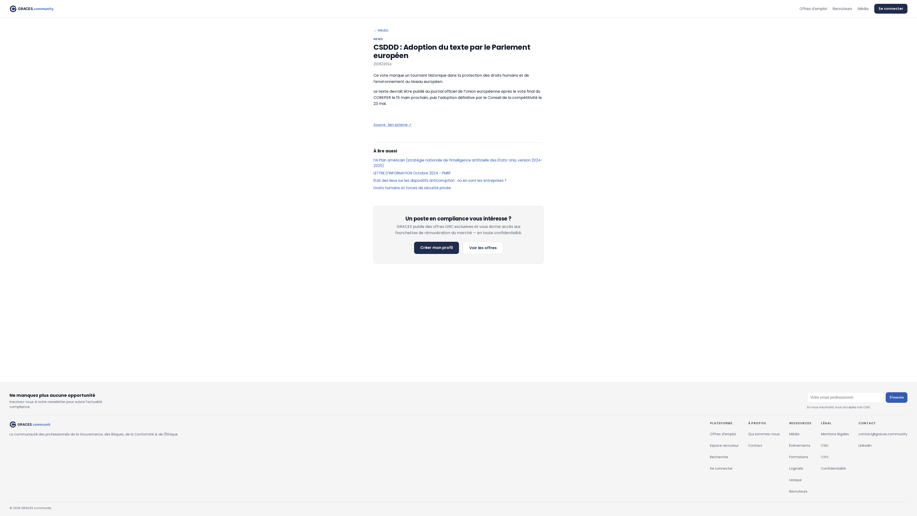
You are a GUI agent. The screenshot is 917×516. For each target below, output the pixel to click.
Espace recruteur (724, 445)
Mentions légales (835, 434)
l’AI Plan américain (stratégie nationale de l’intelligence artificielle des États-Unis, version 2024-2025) (458, 163)
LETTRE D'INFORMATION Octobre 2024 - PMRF (412, 173)
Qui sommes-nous (764, 434)
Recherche (719, 457)
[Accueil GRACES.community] (31, 8)
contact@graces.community (882, 434)
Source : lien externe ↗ (392, 124)
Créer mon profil (436, 247)
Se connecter (891, 8)
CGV (824, 457)
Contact (755, 445)
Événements (799, 445)
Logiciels (796, 468)
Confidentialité (833, 468)
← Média (380, 30)
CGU (824, 445)
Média (863, 8)
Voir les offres (483, 248)
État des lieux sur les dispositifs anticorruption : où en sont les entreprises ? (439, 180)
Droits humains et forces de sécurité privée (412, 187)
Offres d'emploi (813, 8)
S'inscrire (897, 397)
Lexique (795, 480)
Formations (798, 457)
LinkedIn (865, 445)
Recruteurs (842, 8)
